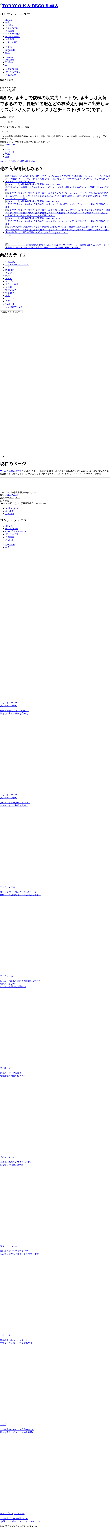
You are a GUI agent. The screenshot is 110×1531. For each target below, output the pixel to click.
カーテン (9, 298)
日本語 (8, 47)
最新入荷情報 (11, 28)
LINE (7, 149)
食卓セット (10, 293)
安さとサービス (12, 34)
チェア (8, 273)
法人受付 (9, 39)
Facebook (9, 152)
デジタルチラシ (12, 36)
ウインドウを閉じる (9, 161)
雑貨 (7, 276)
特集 (7, 22)
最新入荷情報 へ (27, 161)
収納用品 (9, 270)
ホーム (3, 471)
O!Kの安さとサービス (15, 531)
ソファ (8, 267)
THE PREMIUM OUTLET (17, 265)
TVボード (10, 304)
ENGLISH (10, 50)
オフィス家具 (11, 284)
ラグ (7, 301)
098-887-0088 (12, 145)
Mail (7, 156)
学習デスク (10, 290)
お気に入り (11, 42)
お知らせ (9, 25)
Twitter (8, 154)
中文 (7, 52)
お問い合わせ (11, 508)
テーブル (9, 281)
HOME (8, 20)
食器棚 (8, 287)
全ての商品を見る (14, 307)
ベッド (8, 278)
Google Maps (11, 511)
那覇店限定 (10, 262)
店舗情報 (9, 31)
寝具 (7, 295)
